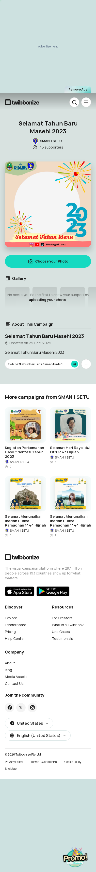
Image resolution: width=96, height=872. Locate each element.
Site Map (10, 769)
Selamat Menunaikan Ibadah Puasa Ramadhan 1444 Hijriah (25, 521)
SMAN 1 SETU (19, 461)
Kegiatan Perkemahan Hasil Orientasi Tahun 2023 (24, 452)
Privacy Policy (14, 762)
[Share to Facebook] (9, 708)
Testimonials (62, 638)
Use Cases (61, 631)
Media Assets (16, 676)
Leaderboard (15, 624)
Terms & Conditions (44, 762)
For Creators (62, 618)
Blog (8, 669)
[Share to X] (21, 708)
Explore (11, 618)
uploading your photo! (48, 299)
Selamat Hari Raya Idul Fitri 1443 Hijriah (70, 450)
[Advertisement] (48, 47)
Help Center (15, 638)
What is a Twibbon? (68, 624)
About (10, 663)
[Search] (74, 102)
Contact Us (14, 683)
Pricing (10, 631)
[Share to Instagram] (32, 708)
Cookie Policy (72, 762)
